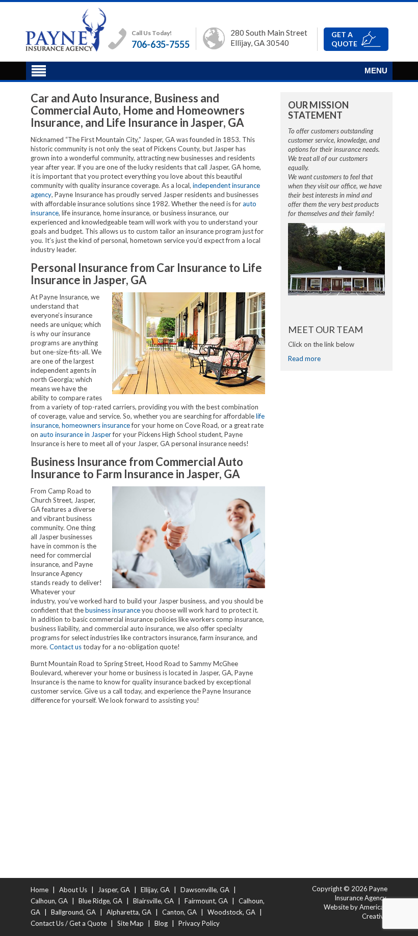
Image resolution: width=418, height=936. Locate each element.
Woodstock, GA (231, 912)
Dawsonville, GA (204, 890)
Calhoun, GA (49, 901)
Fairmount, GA (206, 901)
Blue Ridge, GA (100, 901)
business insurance (112, 610)
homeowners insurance (96, 425)
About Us (73, 890)
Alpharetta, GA (129, 912)
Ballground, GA (73, 912)
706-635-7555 (161, 44)
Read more (304, 358)
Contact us (65, 647)
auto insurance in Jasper (75, 434)
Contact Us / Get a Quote (69, 923)
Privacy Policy (199, 923)
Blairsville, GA (153, 901)
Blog (161, 923)
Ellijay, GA (155, 890)
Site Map (130, 923)
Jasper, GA (114, 890)
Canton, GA (179, 912)
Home (39, 890)
